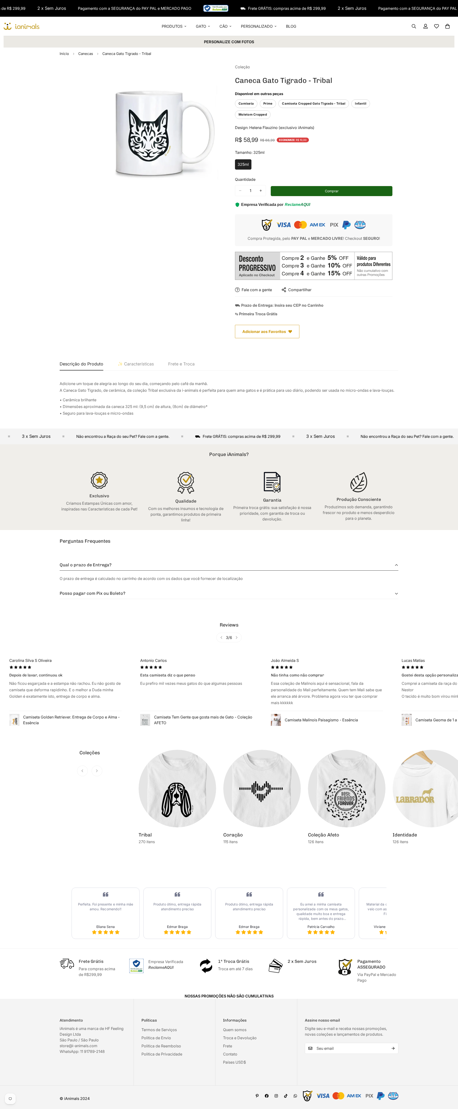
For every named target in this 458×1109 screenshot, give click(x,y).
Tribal (145, 835)
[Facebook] (267, 1096)
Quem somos (234, 1029)
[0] (447, 26)
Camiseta (246, 103)
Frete (227, 1046)
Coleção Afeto (323, 835)
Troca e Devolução (240, 1037)
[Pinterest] (257, 1096)
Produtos (172, 26)
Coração (233, 835)
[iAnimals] (21, 26)
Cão (223, 26)
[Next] (236, 637)
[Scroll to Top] (448, 1082)
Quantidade (245, 179)
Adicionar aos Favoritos (264, 331)
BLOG (291, 26)
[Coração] (262, 788)
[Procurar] (414, 26)
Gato (201, 26)
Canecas (85, 53)
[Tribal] (177, 788)
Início (64, 53)
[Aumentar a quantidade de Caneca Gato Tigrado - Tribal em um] (261, 190)
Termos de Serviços (159, 1029)
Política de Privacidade (161, 1054)
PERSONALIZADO (257, 26)
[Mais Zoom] (218, 74)
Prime (267, 103)
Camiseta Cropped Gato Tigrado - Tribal (313, 103)
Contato (230, 1054)
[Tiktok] (286, 1096)
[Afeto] (346, 788)
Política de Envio (156, 1037)
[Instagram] (276, 1096)
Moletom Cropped (253, 114)
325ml (244, 166)
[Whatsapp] (295, 1096)
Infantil (360, 103)
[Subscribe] (393, 1048)
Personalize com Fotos (229, 41)
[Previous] (221, 637)
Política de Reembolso (161, 1046)
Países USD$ (234, 1062)
